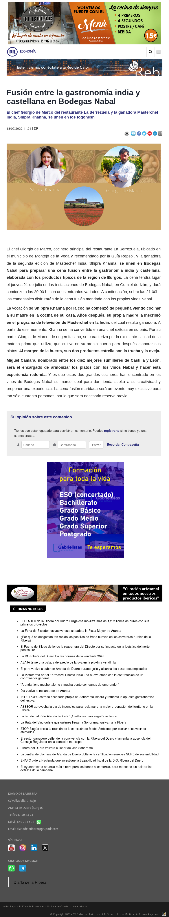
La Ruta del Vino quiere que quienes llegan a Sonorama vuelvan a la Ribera (73, 722)
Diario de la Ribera (30, 882)
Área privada (79, 906)
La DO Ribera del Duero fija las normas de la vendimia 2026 (62, 656)
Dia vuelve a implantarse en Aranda (45, 690)
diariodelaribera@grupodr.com (37, 829)
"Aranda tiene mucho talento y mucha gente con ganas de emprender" (69, 684)
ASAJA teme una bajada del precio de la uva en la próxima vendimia (68, 662)
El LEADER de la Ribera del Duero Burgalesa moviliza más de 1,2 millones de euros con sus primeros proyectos (84, 622)
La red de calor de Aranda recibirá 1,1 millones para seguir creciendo (68, 716)
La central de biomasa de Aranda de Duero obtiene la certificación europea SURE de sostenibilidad (89, 754)
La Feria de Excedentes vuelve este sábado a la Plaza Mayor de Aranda (70, 630)
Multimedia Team (135, 914)
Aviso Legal (9, 906)
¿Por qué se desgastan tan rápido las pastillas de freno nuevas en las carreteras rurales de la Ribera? (85, 638)
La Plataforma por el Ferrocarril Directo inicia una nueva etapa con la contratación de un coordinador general (81, 676)
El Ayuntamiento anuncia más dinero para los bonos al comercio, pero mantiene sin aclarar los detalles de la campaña (86, 768)
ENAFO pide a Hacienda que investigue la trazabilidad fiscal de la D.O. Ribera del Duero (81, 760)
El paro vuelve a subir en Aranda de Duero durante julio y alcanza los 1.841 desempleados (83, 668)
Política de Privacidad (31, 906)
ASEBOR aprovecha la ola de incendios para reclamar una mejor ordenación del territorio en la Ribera (86, 708)
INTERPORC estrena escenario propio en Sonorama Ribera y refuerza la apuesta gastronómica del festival (87, 698)
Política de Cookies (58, 906)
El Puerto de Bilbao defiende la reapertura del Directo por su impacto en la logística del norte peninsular (85, 648)
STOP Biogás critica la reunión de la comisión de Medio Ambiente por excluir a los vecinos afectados (83, 730)
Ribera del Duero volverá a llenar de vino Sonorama (56, 748)
